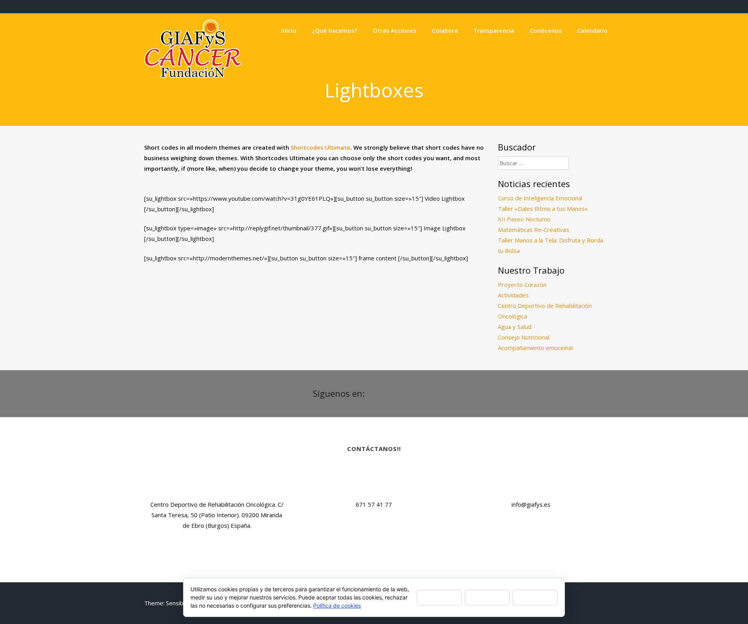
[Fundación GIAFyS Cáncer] (193, 76)
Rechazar (487, 597)
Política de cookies (337, 605)
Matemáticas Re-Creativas (533, 229)
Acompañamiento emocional (535, 348)
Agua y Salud (514, 327)
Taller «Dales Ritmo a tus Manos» (543, 208)
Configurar (535, 597)
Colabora (445, 30)
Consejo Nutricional (523, 337)
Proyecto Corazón (522, 284)
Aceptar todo (439, 597)
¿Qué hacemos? (334, 30)
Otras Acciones (394, 30)
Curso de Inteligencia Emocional (540, 198)
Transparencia (493, 30)
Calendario (592, 30)
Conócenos (546, 30)
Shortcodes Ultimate (320, 147)
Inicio (288, 30)
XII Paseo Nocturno (524, 219)
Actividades (513, 295)
